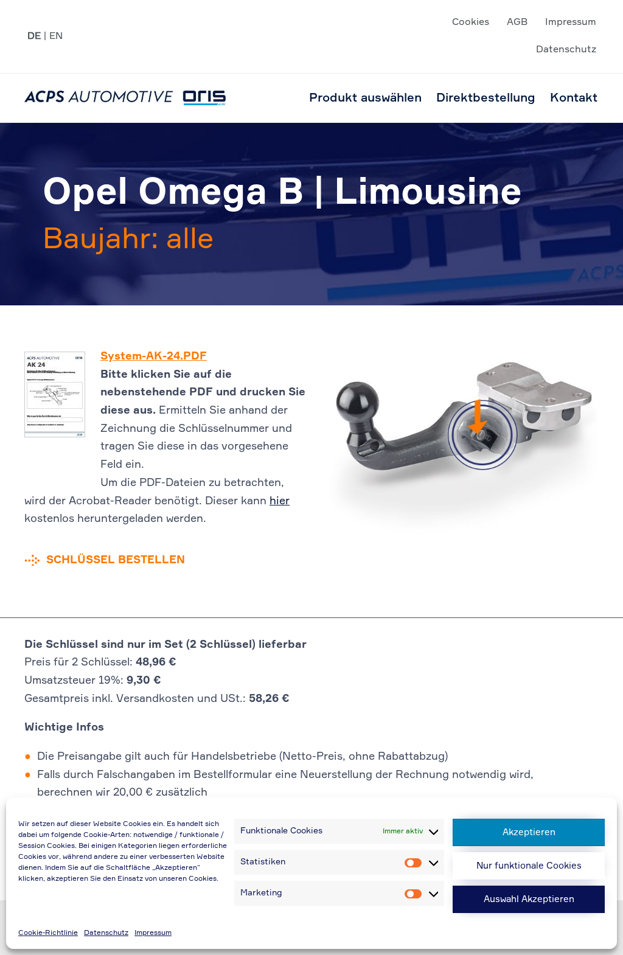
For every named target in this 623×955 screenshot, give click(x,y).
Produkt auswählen (365, 98)
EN (56, 36)
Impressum (153, 933)
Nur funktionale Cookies (529, 865)
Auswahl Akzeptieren (529, 899)
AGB (517, 22)
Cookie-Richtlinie (48, 933)
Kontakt (573, 98)
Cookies (470, 22)
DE (34, 36)
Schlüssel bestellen (115, 560)
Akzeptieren (529, 832)
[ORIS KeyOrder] (125, 98)
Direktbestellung (485, 98)
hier (280, 501)
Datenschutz (106, 933)
